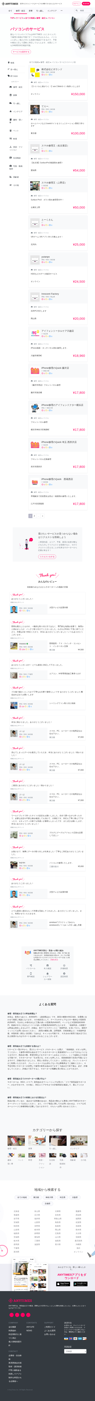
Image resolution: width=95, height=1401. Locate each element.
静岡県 (37, 1233)
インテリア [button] (52, 11)
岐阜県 (37, 1230)
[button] (31, 967)
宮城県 (16, 1222)
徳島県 (58, 1241)
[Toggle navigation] (91, 3)
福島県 (16, 1233)
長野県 (37, 1226)
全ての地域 (22, 1197)
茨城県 (16, 1237)
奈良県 (58, 1215)
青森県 (16, 1215)
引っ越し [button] (40, 11)
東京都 (36, 1197)
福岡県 (78, 1219)
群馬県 (16, 1244)
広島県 (58, 1233)
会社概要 (12, 1327)
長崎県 (78, 1226)
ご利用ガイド (49, 1327)
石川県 (37, 1215)
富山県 (37, 1211)
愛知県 (37, 1237)
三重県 (37, 1241)
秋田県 (16, 1226)
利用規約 (12, 1331)
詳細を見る (54, 960)
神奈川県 (49, 1197)
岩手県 (16, 1219)
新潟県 (16, 1252)
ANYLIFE (30, 1327)
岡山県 (58, 1230)
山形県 (16, 1230)
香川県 (58, 1244)
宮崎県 (78, 1237)
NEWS (29, 1331)
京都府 (47, 1204)
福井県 (37, 1219)
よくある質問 (49, 1331)
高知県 (78, 1215)
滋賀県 (37, 1244)
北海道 (16, 1211)
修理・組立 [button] (20, 11)
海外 (78, 1248)
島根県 (58, 1226)
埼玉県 (62, 1197)
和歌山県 (58, 1219)
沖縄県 (78, 1244)
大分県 (78, 1233)
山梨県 (37, 1222)
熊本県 (78, 1230)
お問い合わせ (49, 1334)
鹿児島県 (78, 1241)
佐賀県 (78, 1222)
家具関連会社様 (15, 1363)
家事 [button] (31, 11)
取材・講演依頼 (15, 1367)
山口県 (58, 1237)
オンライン (78, 1252)
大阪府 (75, 1197)
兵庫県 (58, 1211)
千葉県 (16, 1248)
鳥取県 (58, 1222)
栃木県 (16, 1241)
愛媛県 (78, 1211)
